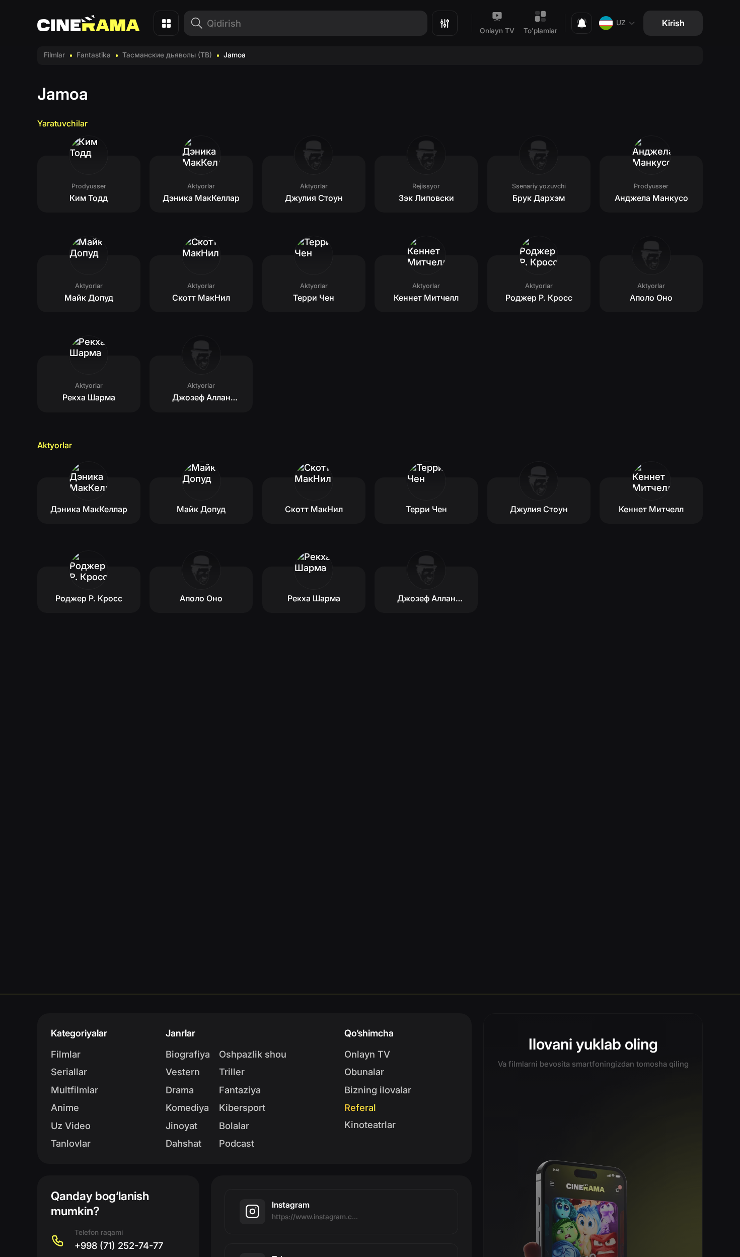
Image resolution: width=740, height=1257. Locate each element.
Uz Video (71, 1125)
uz (621, 23)
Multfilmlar (74, 1089)
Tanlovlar (71, 1143)
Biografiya (188, 1054)
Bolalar (234, 1125)
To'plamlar (540, 31)
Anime (65, 1107)
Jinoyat (181, 1125)
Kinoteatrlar (370, 1124)
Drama (180, 1089)
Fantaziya (240, 1089)
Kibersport (242, 1107)
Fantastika (94, 55)
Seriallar (69, 1071)
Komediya (187, 1107)
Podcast (236, 1143)
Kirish (673, 23)
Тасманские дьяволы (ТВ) (167, 55)
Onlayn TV (497, 31)
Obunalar (364, 1071)
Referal (360, 1107)
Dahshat (183, 1143)
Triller (232, 1071)
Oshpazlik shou (252, 1054)
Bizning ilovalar (377, 1089)
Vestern (183, 1071)
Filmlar (54, 55)
